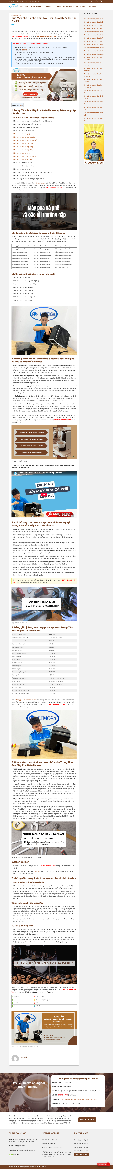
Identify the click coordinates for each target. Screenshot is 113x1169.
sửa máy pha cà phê (30, 239)
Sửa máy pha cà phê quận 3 (93, 25)
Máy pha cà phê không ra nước (24, 137)
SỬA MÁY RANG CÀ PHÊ (70, 6)
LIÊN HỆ (101, 1)
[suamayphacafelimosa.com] (13, 6)
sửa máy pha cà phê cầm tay (46, 36)
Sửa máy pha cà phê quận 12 (94, 54)
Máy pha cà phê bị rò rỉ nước (23, 143)
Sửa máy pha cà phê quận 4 (93, 28)
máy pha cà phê (40, 183)
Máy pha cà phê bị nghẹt (21, 134)
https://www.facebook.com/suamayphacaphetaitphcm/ (78, 1099)
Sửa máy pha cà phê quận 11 (93, 51)
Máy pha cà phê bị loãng (21, 153)
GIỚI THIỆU (24, 6)
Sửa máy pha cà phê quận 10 (94, 47)
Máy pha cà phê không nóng (23, 147)
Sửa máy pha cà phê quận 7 (93, 38)
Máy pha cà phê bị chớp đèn (23, 159)
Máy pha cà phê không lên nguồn (24, 156)
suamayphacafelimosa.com (25, 1150)
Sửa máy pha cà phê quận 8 (93, 41)
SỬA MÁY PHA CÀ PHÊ (36, 6)
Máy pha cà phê (16, 15)
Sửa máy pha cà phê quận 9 (93, 44)
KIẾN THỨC (94, 1)
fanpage (37, 871)
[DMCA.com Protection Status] (14, 1154)
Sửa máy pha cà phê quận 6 (93, 35)
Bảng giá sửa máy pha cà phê (26, 700)
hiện (21, 105)
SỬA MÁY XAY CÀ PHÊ (53, 6)
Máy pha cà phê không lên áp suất (25, 140)
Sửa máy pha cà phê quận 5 (93, 31)
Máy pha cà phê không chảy (23, 150)
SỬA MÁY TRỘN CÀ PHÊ (88, 6)
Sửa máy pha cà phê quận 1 (93, 19)
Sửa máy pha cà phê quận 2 (93, 22)
